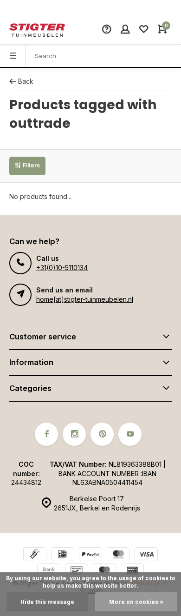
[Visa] (146, 555)
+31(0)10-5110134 (62, 268)
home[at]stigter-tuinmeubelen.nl (84, 299)
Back (25, 81)
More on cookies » (136, 601)
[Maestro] (104, 571)
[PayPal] (90, 555)
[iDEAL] (62, 555)
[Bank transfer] (48, 571)
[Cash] (34, 555)
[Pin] (132, 571)
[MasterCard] (118, 555)
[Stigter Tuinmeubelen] (37, 30)
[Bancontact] (76, 571)
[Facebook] (46, 434)
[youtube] (130, 434)
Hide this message (47, 601)
